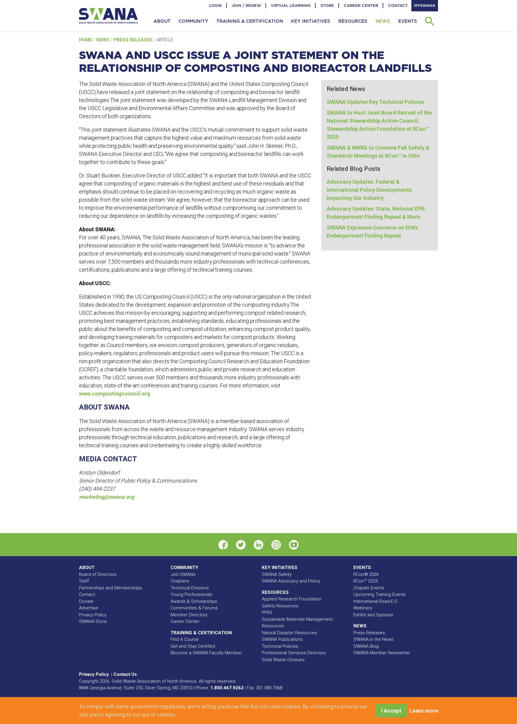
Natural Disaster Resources (289, 632)
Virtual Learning (291, 5)
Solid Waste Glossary (283, 659)
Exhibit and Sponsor (373, 614)
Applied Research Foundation (291, 599)
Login (215, 5)
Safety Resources (280, 606)
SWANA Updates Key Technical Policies (375, 102)
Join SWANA (183, 574)
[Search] (429, 21)
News (103, 39)
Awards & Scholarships (194, 601)
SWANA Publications (282, 639)
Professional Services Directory (294, 652)
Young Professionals (191, 594)
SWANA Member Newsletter (381, 652)
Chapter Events (368, 588)
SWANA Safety (276, 574)
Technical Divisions (190, 588)
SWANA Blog (366, 646)
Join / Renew (246, 5)
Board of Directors (97, 574)
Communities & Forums (194, 608)
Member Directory (189, 614)
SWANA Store (93, 621)
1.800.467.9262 (227, 687)
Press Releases (134, 39)
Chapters (180, 581)
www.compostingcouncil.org (114, 393)
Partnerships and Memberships (110, 588)
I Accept (391, 711)
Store (327, 5)
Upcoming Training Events (379, 594)
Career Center (361, 5)
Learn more (424, 711)
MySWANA (424, 5)
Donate (86, 601)
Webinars (362, 608)
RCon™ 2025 (365, 581)
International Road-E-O (375, 601)
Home (86, 39)
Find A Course (185, 639)
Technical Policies (280, 646)
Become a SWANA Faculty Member (206, 652)
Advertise (88, 608)
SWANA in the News (373, 639)
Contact (397, 5)
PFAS (267, 612)
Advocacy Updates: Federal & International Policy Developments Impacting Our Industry (369, 190)
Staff (84, 581)
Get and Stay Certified (193, 646)
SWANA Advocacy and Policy (291, 581)
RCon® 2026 (366, 574)
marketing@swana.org (106, 497)
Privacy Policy (93, 614)
